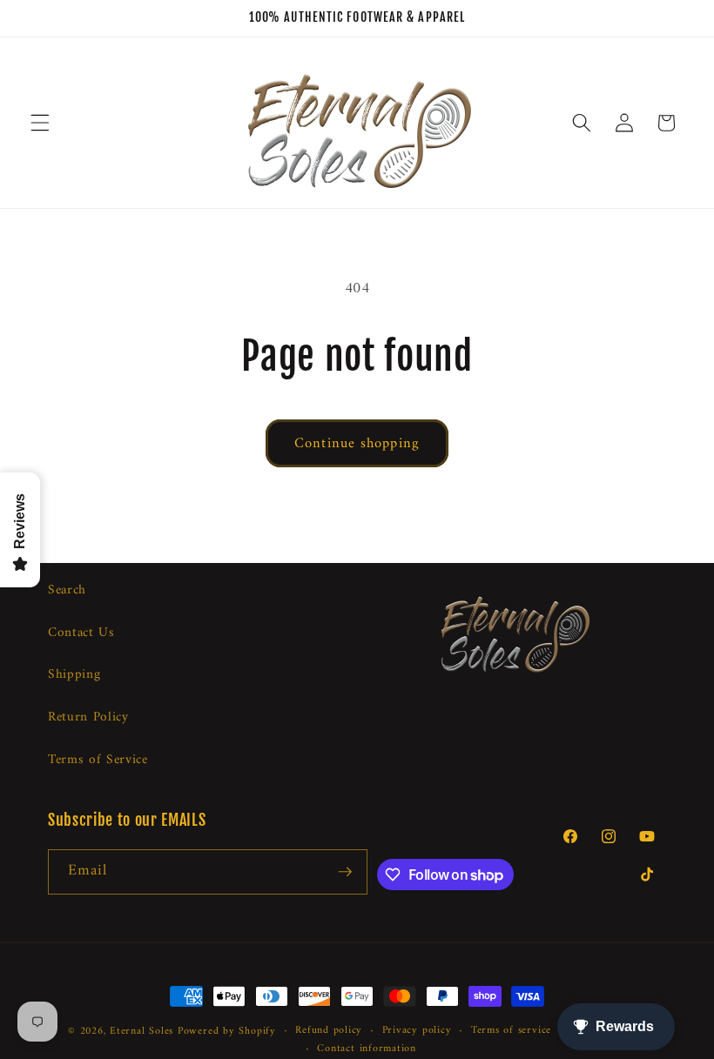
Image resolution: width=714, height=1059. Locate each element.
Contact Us (81, 633)
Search (67, 591)
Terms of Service (98, 760)
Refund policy (328, 1031)
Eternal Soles (141, 1031)
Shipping (74, 675)
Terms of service (511, 1031)
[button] (40, 123)
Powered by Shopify (227, 1031)
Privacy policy (417, 1031)
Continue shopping (357, 443)
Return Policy (88, 717)
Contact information (366, 1049)
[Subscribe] (345, 872)
